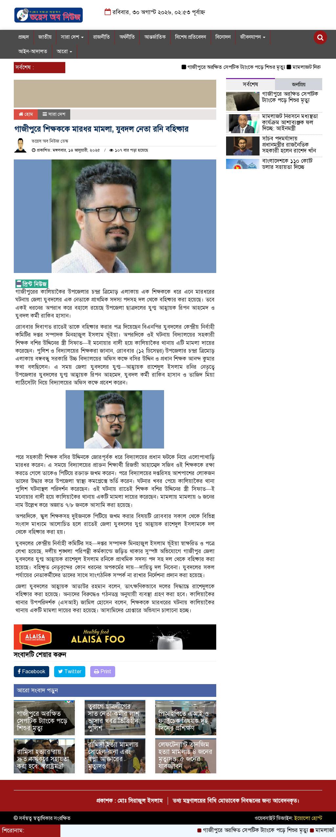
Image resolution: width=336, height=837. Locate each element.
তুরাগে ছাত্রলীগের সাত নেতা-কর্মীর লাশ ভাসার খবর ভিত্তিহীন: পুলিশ (114, 717)
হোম (28, 114)
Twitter (72, 671)
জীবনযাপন (251, 37)
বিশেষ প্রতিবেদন (190, 37)
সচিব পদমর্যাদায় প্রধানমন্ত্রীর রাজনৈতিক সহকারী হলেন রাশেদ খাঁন (289, 144)
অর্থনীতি (127, 37)
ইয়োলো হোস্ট (308, 818)
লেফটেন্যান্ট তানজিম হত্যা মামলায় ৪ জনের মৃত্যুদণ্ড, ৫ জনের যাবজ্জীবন (185, 755)
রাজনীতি (101, 37)
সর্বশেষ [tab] (250, 84)
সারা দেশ (70, 37)
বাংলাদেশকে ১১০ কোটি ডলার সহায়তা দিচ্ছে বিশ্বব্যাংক (287, 167)
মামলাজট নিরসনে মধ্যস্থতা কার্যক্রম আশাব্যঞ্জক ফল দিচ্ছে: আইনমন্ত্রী (290, 122)
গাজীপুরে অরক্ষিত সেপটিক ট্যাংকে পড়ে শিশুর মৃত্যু (218, 67)
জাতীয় (45, 37)
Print (105, 671)
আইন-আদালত (32, 51)
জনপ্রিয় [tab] (298, 84)
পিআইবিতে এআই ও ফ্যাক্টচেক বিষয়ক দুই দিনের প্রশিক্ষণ (183, 721)
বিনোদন (223, 37)
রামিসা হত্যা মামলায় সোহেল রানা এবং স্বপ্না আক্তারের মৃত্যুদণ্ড (113, 755)
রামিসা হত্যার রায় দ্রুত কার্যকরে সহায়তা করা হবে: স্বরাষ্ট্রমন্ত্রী (43, 759)
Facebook (33, 671)
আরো (63, 51)
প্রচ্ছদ (23, 37)
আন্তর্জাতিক (155, 37)
